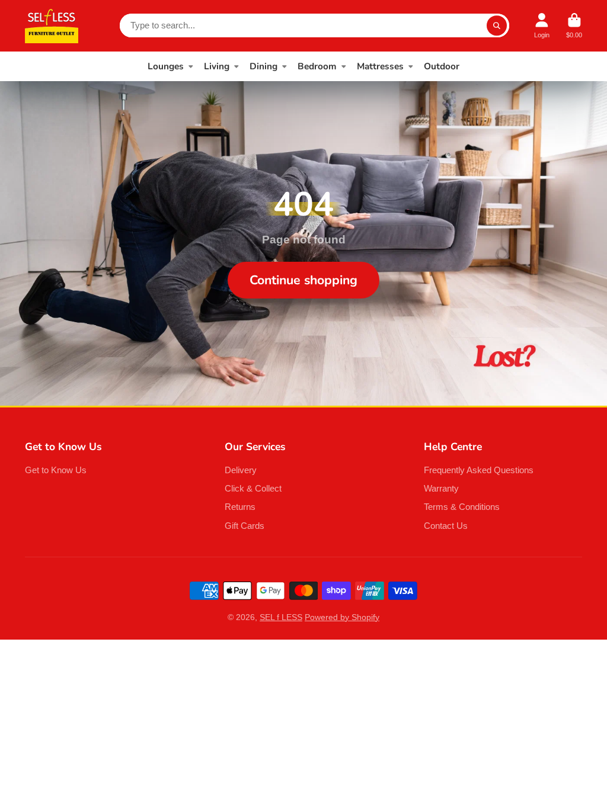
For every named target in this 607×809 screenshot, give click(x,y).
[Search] (497, 25)
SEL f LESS (281, 617)
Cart (574, 25)
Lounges (166, 66)
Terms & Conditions (462, 507)
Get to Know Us (56, 470)
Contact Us (446, 526)
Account (542, 25)
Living (216, 66)
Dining (263, 66)
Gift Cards (244, 526)
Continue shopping (303, 280)
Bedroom (317, 66)
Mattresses (380, 66)
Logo (51, 26)
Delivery (241, 470)
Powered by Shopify (342, 617)
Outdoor (441, 66)
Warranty (441, 488)
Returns (240, 507)
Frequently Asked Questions (478, 470)
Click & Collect (253, 488)
